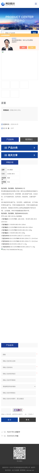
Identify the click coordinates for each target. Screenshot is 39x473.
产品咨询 (10, 139)
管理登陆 (23, 470)
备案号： (34, 467)
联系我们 (29, 139)
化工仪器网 (15, 470)
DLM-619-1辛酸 (12, 436)
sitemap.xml (30, 470)
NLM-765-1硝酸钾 (13, 432)
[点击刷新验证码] (18, 410)
